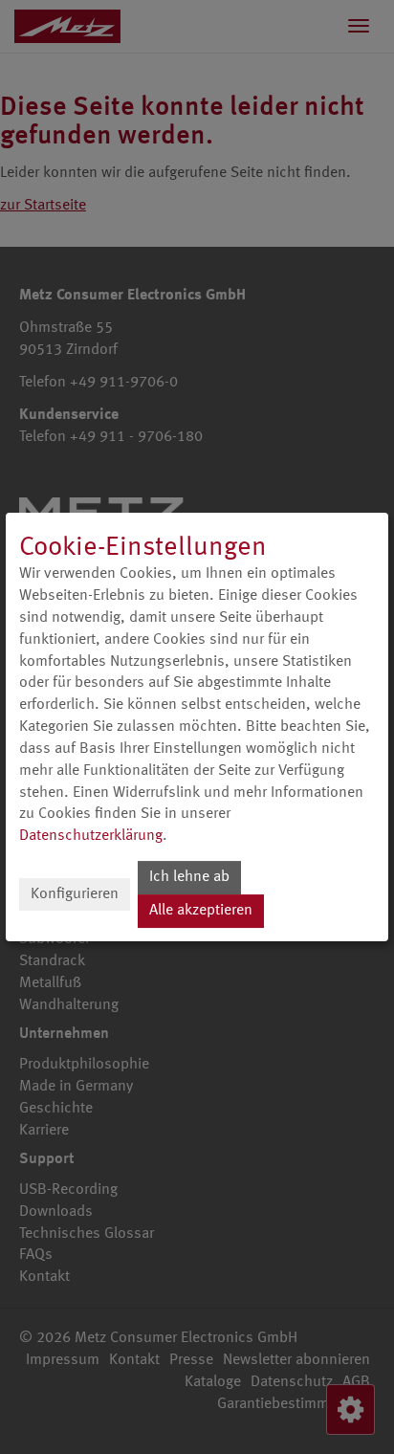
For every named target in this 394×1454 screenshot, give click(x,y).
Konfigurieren (75, 894)
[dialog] (197, 727)
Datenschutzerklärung (91, 836)
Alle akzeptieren (200, 910)
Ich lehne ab (189, 877)
